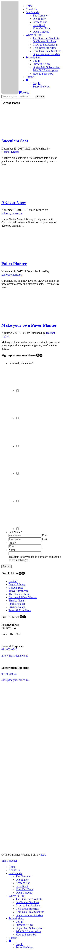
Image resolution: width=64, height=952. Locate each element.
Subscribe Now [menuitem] (24, 924)
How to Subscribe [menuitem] (26, 934)
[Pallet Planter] (28, 256)
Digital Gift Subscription (46, 67)
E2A (43, 854)
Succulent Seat (14, 141)
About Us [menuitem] (14, 870)
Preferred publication (21, 363)
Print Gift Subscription (45, 70)
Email (13, 542)
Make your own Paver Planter (29, 325)
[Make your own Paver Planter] (28, 317)
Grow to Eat (40, 21)
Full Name (15, 532)
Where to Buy (33, 34)
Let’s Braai (39, 25)
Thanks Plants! (17, 600)
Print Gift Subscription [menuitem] (28, 931)
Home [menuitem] (12, 866)
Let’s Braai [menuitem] (22, 886)
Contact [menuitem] (13, 937)
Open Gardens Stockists (46, 54)
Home (29, 5)
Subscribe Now (41, 63)
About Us (31, 9)
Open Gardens (41, 31)
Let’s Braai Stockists (44, 47)
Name (12, 549)
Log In (36, 60)
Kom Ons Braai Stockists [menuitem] (30, 911)
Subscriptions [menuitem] (16, 918)
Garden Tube (16, 587)
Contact (30, 76)
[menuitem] (10, 940)
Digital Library (17, 584)
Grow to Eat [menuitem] (23, 882)
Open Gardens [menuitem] (24, 892)
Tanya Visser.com (18, 590)
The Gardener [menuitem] (23, 876)
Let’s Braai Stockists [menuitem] (27, 908)
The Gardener (40, 15)
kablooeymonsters (11, 213)
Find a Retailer (17, 603)
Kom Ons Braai (41, 28)
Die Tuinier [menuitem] (22, 879)
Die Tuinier (39, 18)
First (44, 535)
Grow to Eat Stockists (45, 44)
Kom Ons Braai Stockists (47, 51)
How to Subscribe (43, 73)
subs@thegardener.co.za (15, 679)
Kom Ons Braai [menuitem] (24, 889)
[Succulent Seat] (28, 133)
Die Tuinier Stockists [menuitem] (27, 902)
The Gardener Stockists (46, 38)
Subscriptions (33, 57)
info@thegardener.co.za (14, 655)
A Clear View (13, 202)
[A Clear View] (28, 194)
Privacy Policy (17, 606)
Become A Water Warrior (23, 597)
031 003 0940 (9, 649)
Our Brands (32, 12)
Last (44, 539)
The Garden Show (19, 594)
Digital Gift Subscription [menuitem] (29, 928)
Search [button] (40, 96)
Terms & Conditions (20, 610)
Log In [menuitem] (19, 921)
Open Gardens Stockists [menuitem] (29, 915)
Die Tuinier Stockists (44, 41)
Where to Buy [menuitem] (16, 895)
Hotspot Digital (10, 151)
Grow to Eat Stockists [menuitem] (28, 905)
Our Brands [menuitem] (15, 873)
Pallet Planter (14, 263)
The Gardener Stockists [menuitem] (29, 899)
